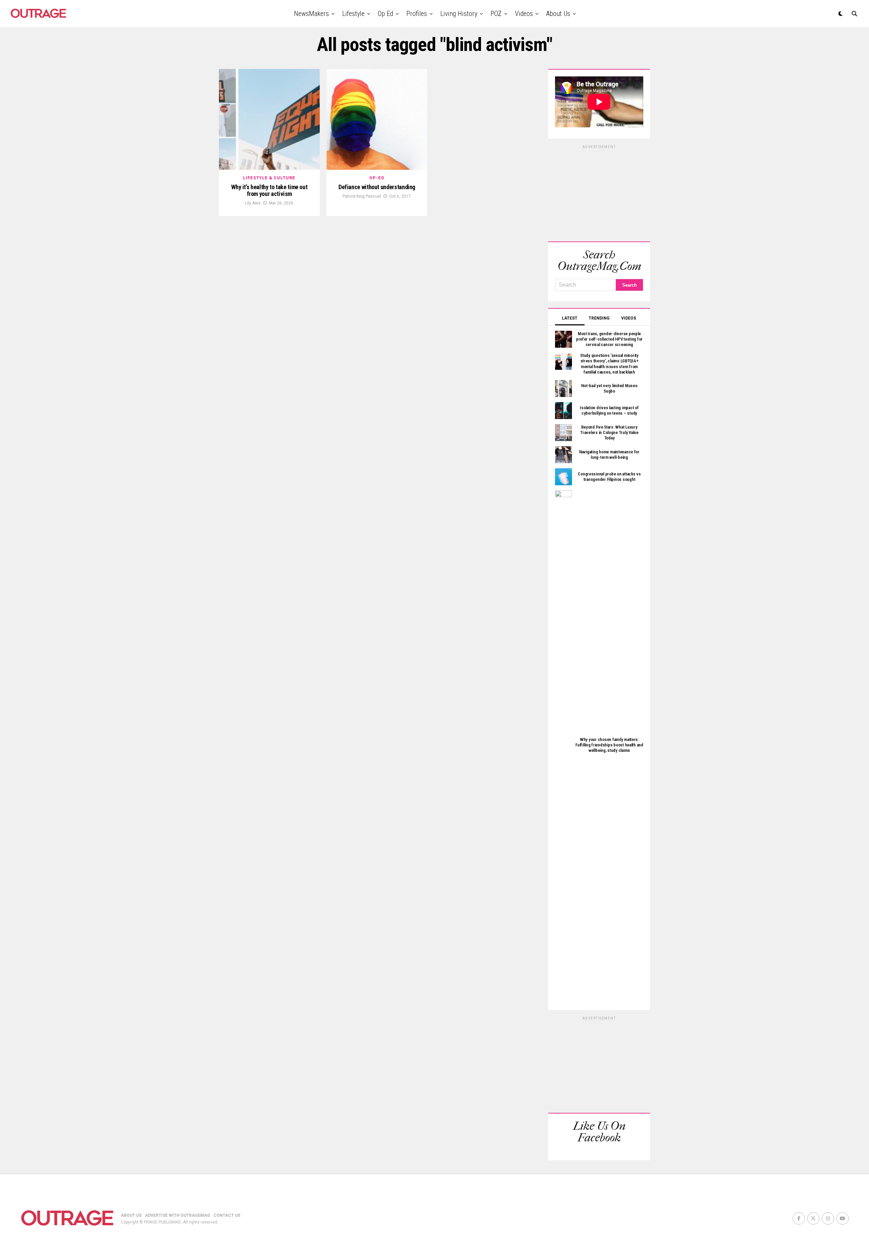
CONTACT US (227, 1215)
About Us (558, 14)
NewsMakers (311, 14)
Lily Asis (253, 203)
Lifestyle (353, 14)
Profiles (416, 14)
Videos (524, 14)
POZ (496, 14)
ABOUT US (131, 1215)
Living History (458, 14)
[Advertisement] (599, 192)
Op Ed (385, 14)
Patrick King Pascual (362, 196)
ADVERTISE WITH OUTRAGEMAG (177, 1215)
